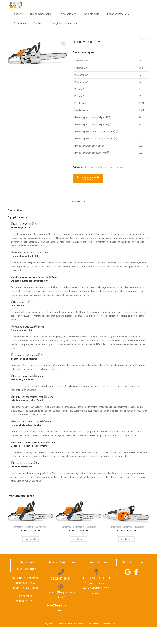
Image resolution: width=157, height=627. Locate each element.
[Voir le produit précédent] (142, 38)
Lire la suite (30, 539)
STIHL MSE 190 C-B (126, 530)
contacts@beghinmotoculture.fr (61, 595)
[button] (63, 43)
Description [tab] (78, 201)
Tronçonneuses (92, 167)
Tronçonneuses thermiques (112, 167)
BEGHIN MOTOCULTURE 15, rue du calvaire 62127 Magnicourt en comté (96, 585)
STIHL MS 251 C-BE (78, 530)
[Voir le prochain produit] (147, 38)
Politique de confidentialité (104, 624)
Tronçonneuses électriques (133, 527)
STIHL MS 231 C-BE (30, 530)
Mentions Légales (83, 624)
